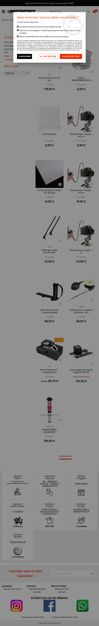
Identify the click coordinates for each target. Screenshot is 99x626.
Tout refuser (49, 56)
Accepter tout (72, 56)
